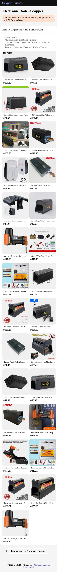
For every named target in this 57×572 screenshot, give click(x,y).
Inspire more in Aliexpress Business (28, 551)
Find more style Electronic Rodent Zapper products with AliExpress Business (26, 18)
